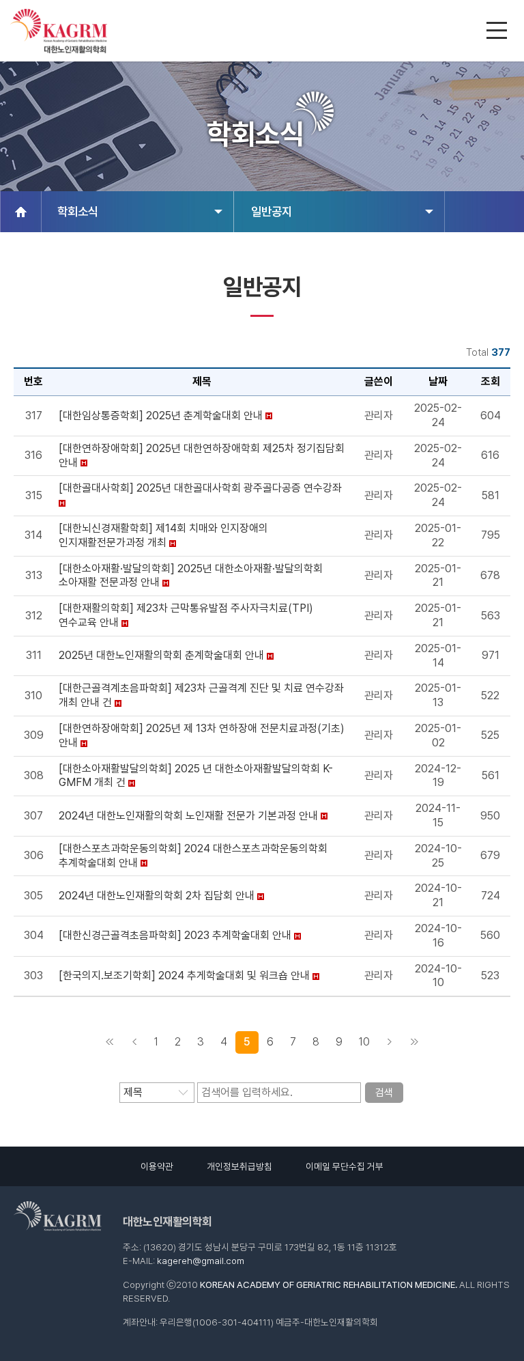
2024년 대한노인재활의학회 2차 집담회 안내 (156, 895)
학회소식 (77, 211)
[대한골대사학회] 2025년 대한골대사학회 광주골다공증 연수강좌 (200, 487)
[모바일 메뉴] (498, 32)
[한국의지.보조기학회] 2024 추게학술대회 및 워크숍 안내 (184, 975)
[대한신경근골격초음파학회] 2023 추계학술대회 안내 (175, 935)
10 (364, 1041)
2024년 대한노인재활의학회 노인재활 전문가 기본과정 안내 (188, 815)
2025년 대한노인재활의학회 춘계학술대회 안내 (161, 655)
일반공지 (271, 211)
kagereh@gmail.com (200, 1260)
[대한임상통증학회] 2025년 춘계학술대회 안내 (161, 415)
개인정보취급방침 (239, 1166)
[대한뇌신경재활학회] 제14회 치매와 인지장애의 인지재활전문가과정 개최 (163, 535)
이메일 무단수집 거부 (344, 1166)
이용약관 (157, 1166)
